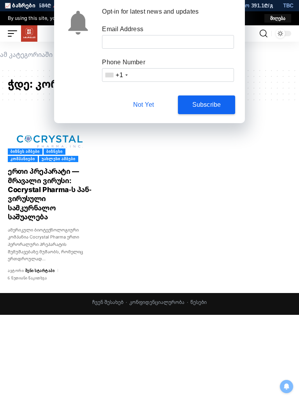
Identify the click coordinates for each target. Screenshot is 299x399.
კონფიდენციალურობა (157, 302)
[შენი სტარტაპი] (29, 33)
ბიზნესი (54, 151)
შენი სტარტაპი (40, 271)
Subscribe (206, 104)
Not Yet (143, 104)
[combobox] (116, 75)
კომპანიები (23, 159)
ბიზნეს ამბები (25, 151)
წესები (198, 302)
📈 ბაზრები (20, 5)
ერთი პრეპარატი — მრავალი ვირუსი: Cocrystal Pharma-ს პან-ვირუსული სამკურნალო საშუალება (49, 193)
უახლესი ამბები (59, 159)
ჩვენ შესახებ (107, 302)
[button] (277, 18)
